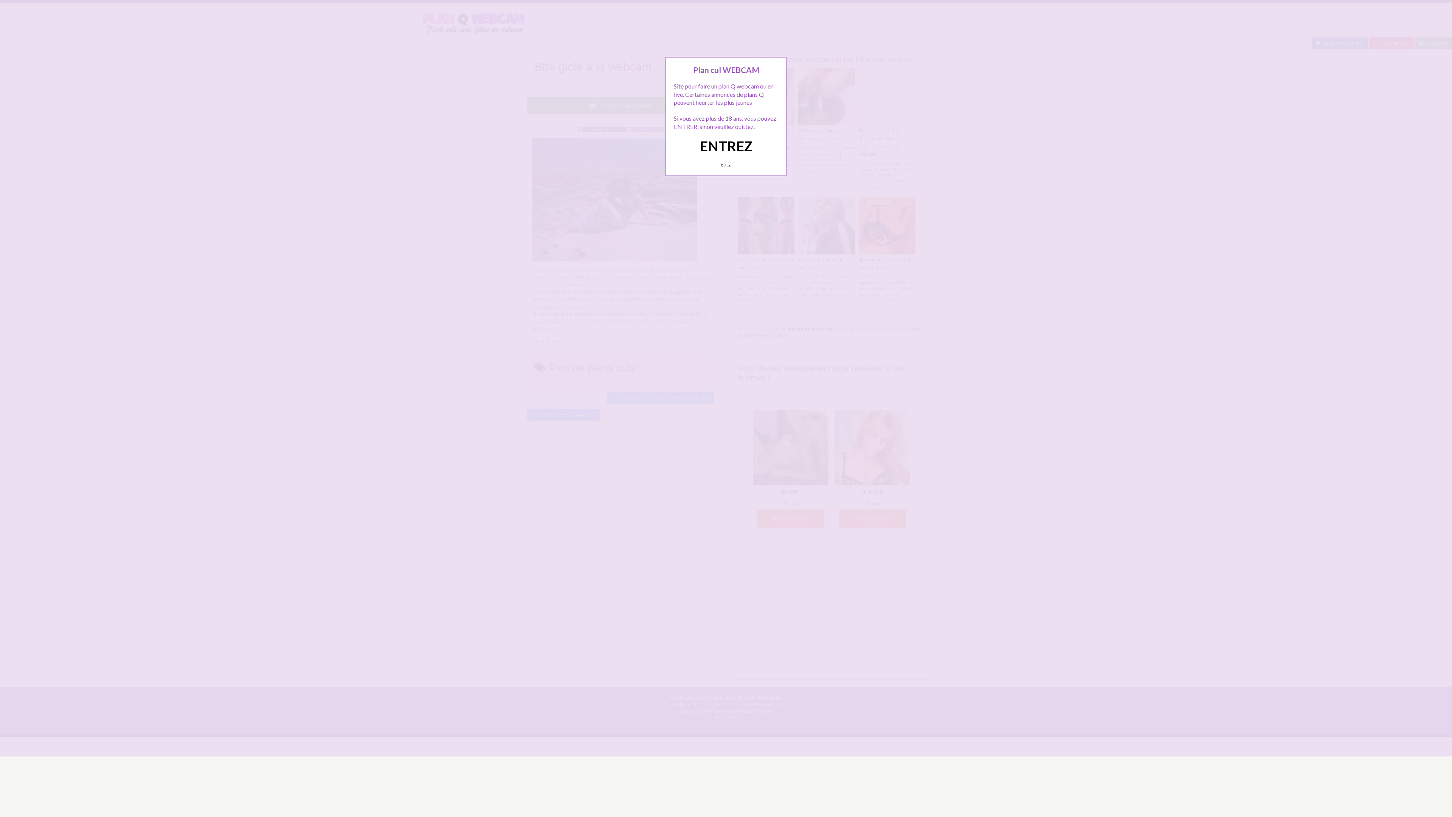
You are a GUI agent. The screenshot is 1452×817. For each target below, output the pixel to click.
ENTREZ (726, 146)
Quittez (726, 165)
